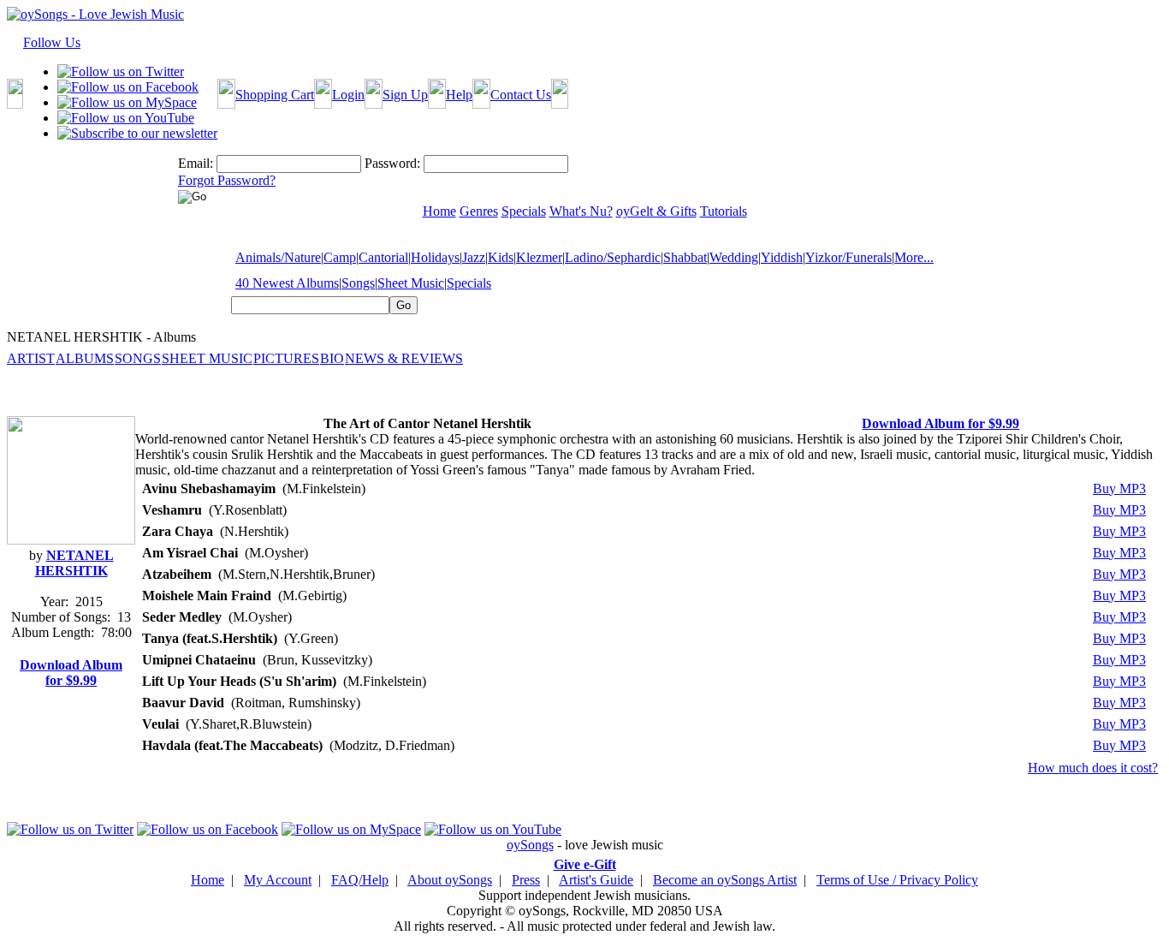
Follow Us (51, 42)
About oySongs (449, 880)
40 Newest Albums (287, 283)
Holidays (435, 257)
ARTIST (31, 358)
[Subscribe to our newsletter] (137, 133)
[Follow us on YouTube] (125, 117)
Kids (500, 257)
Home (207, 880)
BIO (332, 358)
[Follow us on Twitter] (120, 71)
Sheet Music (410, 283)
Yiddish (782, 257)
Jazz (473, 257)
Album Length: (52, 632)
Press (526, 880)
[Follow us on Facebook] (128, 87)
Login (348, 94)
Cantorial (383, 257)
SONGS (138, 358)
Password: (392, 163)
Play (1010, 488)
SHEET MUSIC (207, 358)
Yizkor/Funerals (848, 257)
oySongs (530, 844)
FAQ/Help (360, 880)
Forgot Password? (227, 180)
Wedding (733, 257)
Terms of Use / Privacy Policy (897, 880)
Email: (195, 163)
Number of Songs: (60, 617)
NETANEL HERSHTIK (74, 563)
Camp (339, 257)
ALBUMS (85, 358)
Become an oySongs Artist (725, 880)
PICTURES (286, 358)
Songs (358, 283)
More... (914, 257)
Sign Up (405, 94)
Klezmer (539, 257)
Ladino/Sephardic (613, 257)
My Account (278, 880)
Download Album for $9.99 (71, 673)
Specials (469, 283)
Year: (54, 601)
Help (459, 94)
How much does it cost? (1093, 767)
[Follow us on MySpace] (127, 102)
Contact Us (520, 94)
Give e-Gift (585, 864)
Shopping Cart (274, 94)
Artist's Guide (596, 880)
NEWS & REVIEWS (404, 358)
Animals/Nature (278, 257)
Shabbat (685, 257)
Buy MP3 (1119, 488)
